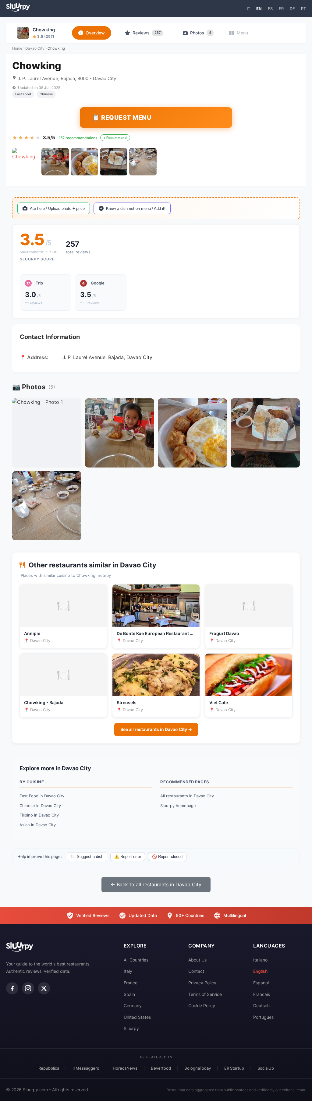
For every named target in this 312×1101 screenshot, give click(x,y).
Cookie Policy (201, 1005)
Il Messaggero (86, 1068)
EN (259, 8)
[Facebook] (12, 988)
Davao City (34, 48)
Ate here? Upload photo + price (57, 208)
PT (303, 8)
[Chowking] (26, 161)
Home (17, 48)
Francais (261, 994)
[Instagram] (28, 988)
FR (281, 8)
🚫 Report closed (167, 856)
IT (248, 8)
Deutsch (261, 1005)
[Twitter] (44, 988)
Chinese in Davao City (40, 805)
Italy (128, 971)
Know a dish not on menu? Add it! (135, 208)
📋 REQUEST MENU (121, 117)
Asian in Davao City (38, 824)
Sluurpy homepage (178, 805)
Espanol (261, 982)
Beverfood (161, 1068)
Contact (196, 971)
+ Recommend (115, 137)
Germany (133, 1005)
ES (270, 8)
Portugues (263, 1017)
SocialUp (265, 1068)
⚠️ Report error (127, 856)
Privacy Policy (202, 982)
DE (292, 8)
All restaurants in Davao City (187, 795)
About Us (197, 959)
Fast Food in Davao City (42, 795)
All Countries (136, 959)
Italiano (260, 959)
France (130, 982)
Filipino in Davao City (39, 815)
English (260, 971)
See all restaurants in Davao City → (156, 729)
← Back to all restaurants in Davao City (156, 884)
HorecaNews (125, 1068)
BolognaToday (197, 1068)
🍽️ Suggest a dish (87, 856)
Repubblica (48, 1068)
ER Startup (234, 1068)
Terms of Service (205, 994)
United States (137, 1017)
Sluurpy (131, 1028)
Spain (129, 994)
